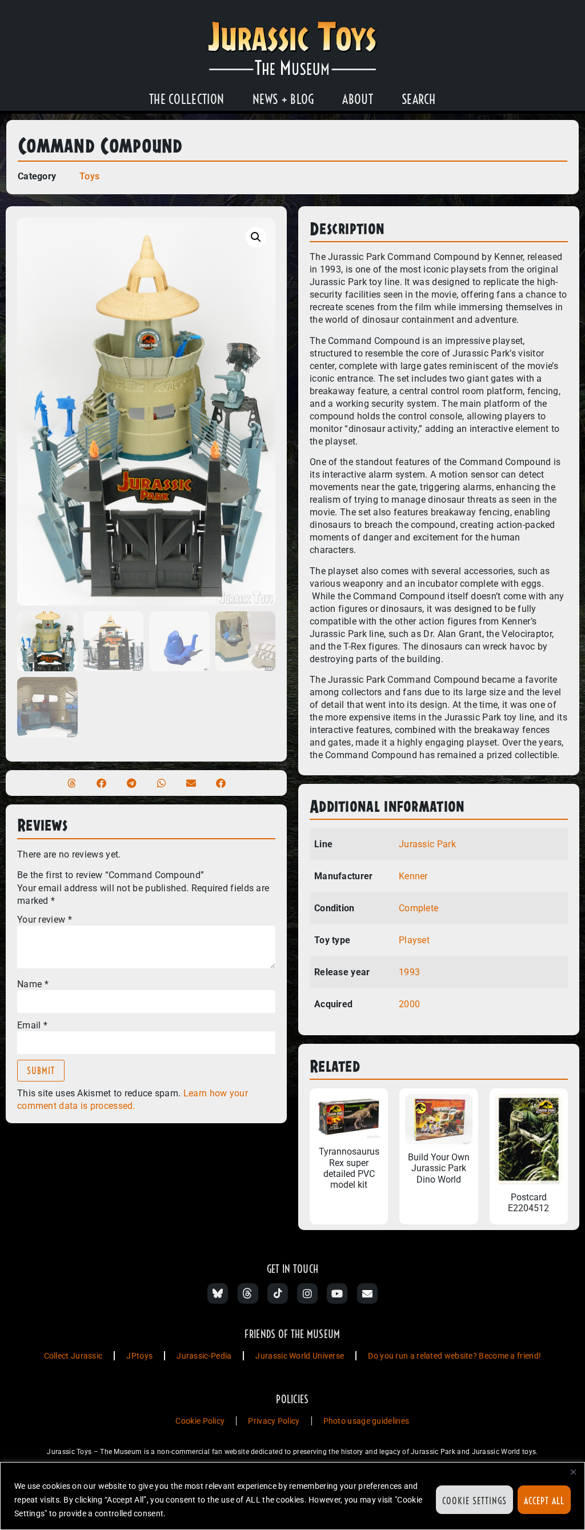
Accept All (544, 1501)
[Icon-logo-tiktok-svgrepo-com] (277, 1293)
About (357, 99)
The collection (186, 99)
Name (33, 984)
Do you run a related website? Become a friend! (454, 1355)
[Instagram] (307, 1293)
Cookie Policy (200, 1420)
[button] (256, 237)
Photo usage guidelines (366, 1420)
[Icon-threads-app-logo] (248, 1293)
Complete (418, 908)
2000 (409, 1004)
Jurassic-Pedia (204, 1355)
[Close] (573, 1472)
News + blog (283, 99)
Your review (44, 919)
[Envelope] (367, 1293)
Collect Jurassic (73, 1355)
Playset (414, 940)
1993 (409, 972)
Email (32, 1025)
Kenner (413, 876)
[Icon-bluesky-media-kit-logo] (217, 1293)
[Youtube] (337, 1293)
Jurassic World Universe (299, 1355)
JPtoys (139, 1355)
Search (419, 99)
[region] (292, 1496)
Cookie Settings (474, 1501)
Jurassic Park (427, 844)
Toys (89, 176)
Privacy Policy (273, 1420)
